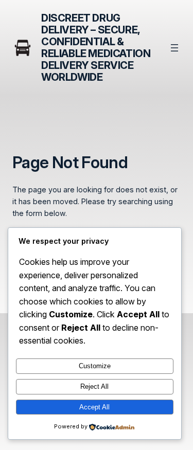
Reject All (94, 386)
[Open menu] (174, 48)
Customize (95, 366)
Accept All (94, 407)
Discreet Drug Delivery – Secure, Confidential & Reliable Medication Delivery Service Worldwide (95, 47)
